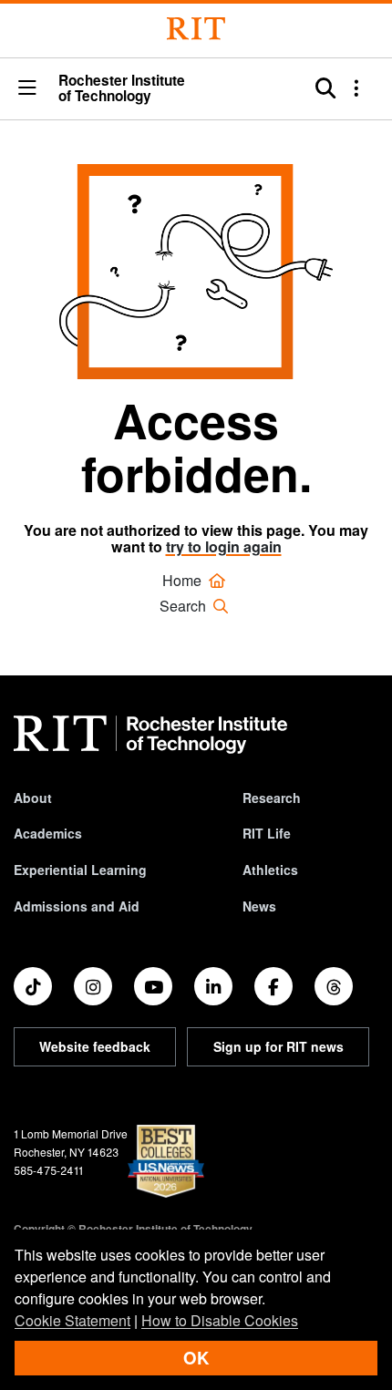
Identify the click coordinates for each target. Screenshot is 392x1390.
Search (185, 605)
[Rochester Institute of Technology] (196, 29)
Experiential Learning (80, 869)
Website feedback (94, 1046)
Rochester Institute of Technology (121, 89)
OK (196, 1357)
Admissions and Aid (76, 906)
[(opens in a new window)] (33, 986)
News (259, 906)
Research (271, 797)
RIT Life (266, 833)
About (33, 797)
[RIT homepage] (150, 734)
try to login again (224, 546)
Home (183, 580)
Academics (48, 833)
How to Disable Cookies (219, 1320)
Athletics (270, 869)
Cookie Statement (72, 1320)
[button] (27, 88)
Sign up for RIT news (278, 1046)
